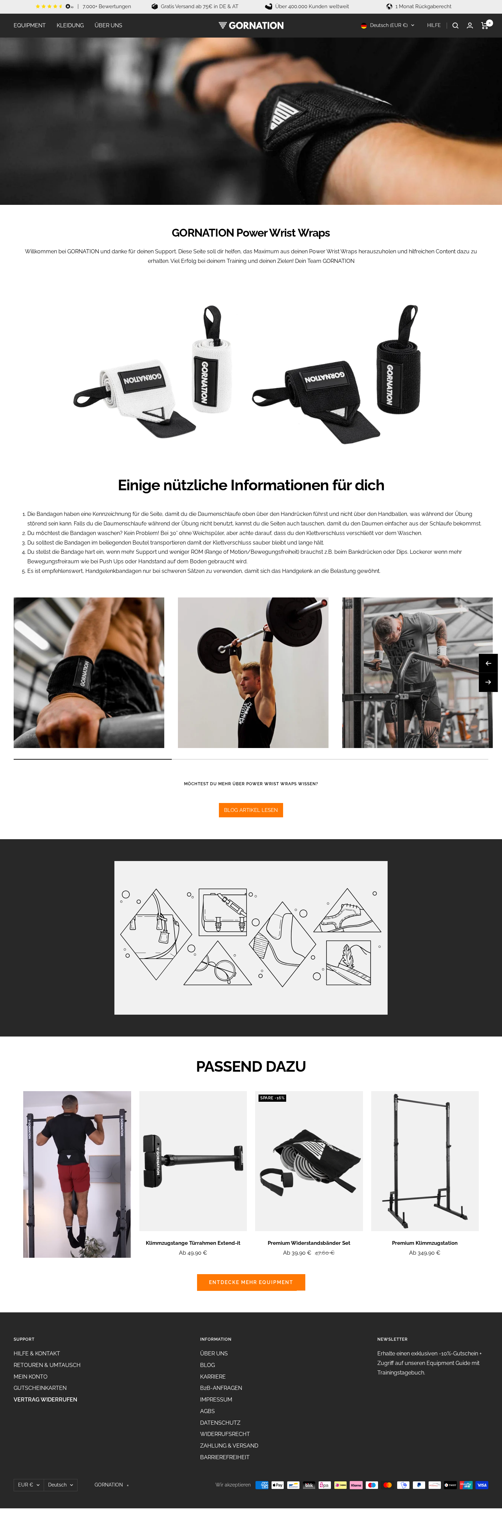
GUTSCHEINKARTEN (40, 1388)
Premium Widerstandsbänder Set (309, 1243)
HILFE (434, 25)
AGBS (207, 1411)
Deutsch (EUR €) (388, 25)
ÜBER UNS (108, 25)
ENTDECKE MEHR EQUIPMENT (251, 1282)
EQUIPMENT (30, 25)
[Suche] (455, 26)
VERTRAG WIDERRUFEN (45, 1399)
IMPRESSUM (216, 1399)
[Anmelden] (470, 25)
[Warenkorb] (484, 25)
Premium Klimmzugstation (425, 1243)
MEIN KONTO (30, 1376)
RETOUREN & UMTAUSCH (47, 1365)
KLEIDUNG (70, 25)
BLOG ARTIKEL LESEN (251, 810)
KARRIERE (213, 1376)
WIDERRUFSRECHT (225, 1434)
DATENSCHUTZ (220, 1423)
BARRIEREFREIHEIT (225, 1457)
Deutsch (57, 1485)
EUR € (25, 1485)
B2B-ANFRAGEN (221, 1388)
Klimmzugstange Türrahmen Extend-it (193, 1243)
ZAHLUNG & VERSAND (229, 1445)
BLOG (207, 1365)
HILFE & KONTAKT (37, 1353)
